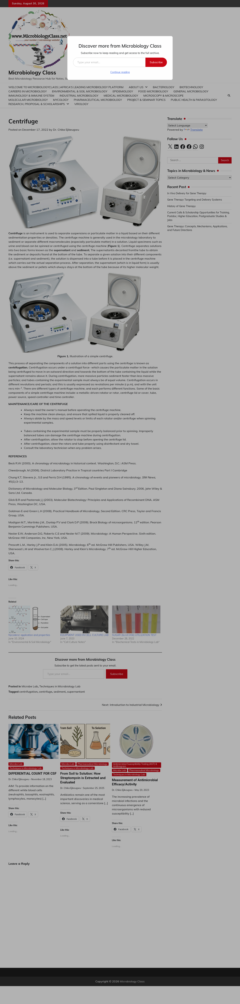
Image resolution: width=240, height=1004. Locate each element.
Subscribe (156, 62)
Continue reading (120, 72)
